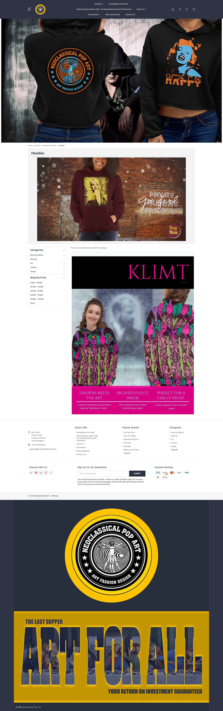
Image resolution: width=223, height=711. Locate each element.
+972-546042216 (38, 445)
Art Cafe (127, 443)
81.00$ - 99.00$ (36, 295)
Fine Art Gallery (130, 436)
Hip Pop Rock (129, 432)
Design (33, 271)
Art (31, 263)
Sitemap (55, 496)
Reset (32, 303)
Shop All (98, 4)
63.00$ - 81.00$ (36, 291)
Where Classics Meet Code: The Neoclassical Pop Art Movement (104, 9)
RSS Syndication (113, 14)
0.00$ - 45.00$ (36, 283)
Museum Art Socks (131, 450)
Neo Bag (127, 446)
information (93, 14)
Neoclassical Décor (131, 439)
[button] (112, 199)
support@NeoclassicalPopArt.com (42, 449)
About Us (141, 9)
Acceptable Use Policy (118, 4)
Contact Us (130, 14)
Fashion (33, 267)
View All (127, 453)
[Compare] (180, 10)
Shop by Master (36, 255)
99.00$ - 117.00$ (36, 299)
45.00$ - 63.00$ (36, 287)
